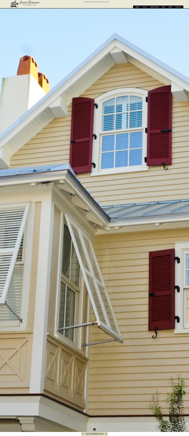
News (163, 7)
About (170, 7)
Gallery (144, 7)
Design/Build (154, 7)
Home (137, 7)
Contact (178, 7)
